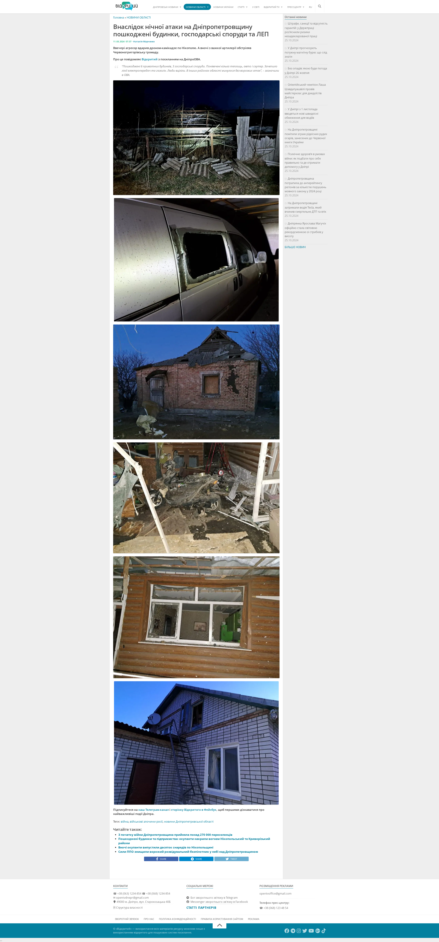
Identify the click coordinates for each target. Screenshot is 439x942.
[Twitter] (304, 930)
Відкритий (150, 59)
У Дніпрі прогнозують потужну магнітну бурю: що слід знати (306, 52)
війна (124, 821)
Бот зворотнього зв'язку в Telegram (213, 898)
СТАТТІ (241, 7)
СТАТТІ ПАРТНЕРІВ (201, 908)
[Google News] (317, 930)
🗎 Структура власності (128, 907)
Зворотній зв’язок (127, 919)
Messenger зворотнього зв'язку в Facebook (218, 902)
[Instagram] (299, 930)
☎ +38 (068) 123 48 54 (273, 908)
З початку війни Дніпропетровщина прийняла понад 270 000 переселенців (175, 835)
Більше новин (295, 247)
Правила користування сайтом (222, 919)
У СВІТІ (255, 7)
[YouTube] (311, 930)
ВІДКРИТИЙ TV (272, 7)
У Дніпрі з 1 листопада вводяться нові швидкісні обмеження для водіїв (301, 113)
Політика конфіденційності (177, 919)
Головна (118, 17)
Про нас (149, 919)
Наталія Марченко (144, 41)
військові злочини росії (146, 821)
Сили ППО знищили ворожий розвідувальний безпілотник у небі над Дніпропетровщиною (188, 852)
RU (310, 7)
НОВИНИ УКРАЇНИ (223, 7)
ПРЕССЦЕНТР (294, 7)
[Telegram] (293, 930)
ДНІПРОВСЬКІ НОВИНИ (165, 7)
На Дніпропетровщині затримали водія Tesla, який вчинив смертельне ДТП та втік (305, 207)
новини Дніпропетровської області (188, 821)
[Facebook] (286, 930)
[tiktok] (324, 930)
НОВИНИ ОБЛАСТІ (196, 7)
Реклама (253, 919)
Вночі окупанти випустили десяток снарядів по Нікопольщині (165, 847)
